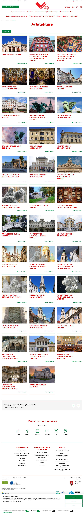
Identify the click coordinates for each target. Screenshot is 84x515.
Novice (42, 462)
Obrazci (42, 465)
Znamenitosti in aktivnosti (22, 453)
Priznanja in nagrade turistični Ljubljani (41, 16)
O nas (67, 0)
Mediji (25, 0)
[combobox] (77, 1)
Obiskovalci (4, 0)
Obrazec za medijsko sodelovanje (46, 11)
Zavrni (73, 505)
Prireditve (22, 463)
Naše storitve (42, 457)
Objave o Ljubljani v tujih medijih (67, 16)
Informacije (22, 465)
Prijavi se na (42, 421)
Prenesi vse (6, 31)
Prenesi (21, 63)
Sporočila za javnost (18, 11)
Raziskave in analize (66, 11)
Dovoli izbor (73, 501)
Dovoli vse (74, 497)
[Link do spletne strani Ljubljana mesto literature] (74, 494)
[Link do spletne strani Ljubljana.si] (76, 483)
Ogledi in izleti (21, 450)
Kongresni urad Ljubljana (15, 0)
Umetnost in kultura (22, 455)
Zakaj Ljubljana (42, 452)
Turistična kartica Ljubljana (10, 6)
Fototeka (30, 11)
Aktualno (22, 460)
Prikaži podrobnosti (7, 512)
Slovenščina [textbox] (77, 0)
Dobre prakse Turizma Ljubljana (16, 16)
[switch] (38, 511)
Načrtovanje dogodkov (42, 455)
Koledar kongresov (42, 460)
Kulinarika (22, 458)
